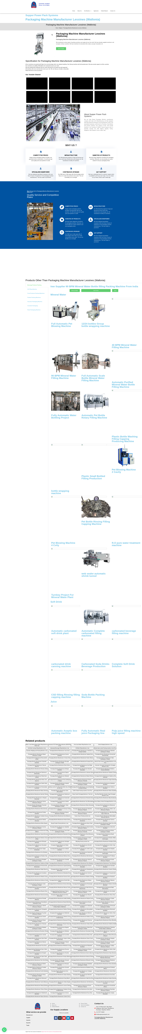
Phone (52, 510)
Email (52, 515)
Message (53, 520)
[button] (92, 501)
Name (52, 505)
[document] (71, 517)
